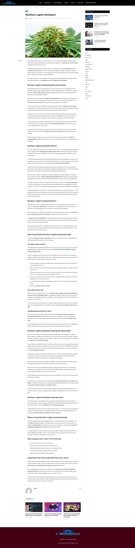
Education (80, 2)
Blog (86, 59)
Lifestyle (87, 84)
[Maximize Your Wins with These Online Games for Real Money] (34, 507)
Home (40, 2)
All (26, 11)
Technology (47, 2)
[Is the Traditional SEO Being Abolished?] (89, 17)
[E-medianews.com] (9, 3)
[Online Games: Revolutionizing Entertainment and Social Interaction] (72, 507)
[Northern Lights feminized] (53, 39)
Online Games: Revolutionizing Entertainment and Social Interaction (71, 515)
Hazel (31, 18)
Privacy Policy (72, 539)
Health (66, 2)
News (86, 86)
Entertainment (57, 2)
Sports (86, 93)
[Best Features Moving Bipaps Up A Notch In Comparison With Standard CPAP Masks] (89, 33)
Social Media (88, 91)
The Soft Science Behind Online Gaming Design (100, 41)
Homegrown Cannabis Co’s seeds (61, 247)
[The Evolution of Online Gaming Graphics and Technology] (53, 507)
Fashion (73, 2)
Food (86, 73)
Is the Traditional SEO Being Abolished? (101, 16)
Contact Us (63, 539)
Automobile (87, 55)
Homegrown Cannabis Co (56, 425)
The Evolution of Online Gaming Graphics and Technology (53, 514)
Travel (86, 98)
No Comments (59, 18)
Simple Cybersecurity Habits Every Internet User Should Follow (101, 25)
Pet (86, 89)
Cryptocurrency (88, 64)
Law (86, 82)
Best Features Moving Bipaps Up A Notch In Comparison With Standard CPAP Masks (101, 33)
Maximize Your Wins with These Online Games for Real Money (33, 514)
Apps (86, 53)
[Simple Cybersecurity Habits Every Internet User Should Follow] (89, 25)
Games (86, 75)
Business (87, 62)
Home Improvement (91, 2)
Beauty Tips (88, 57)
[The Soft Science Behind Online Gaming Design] (89, 42)
